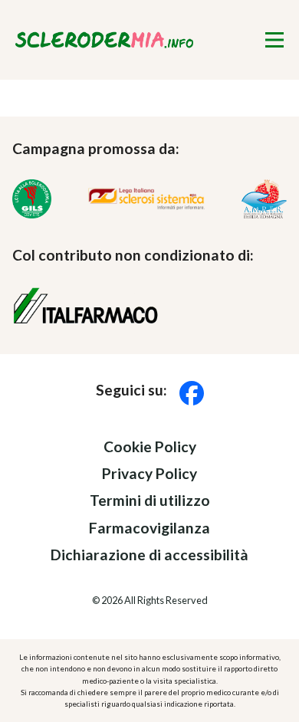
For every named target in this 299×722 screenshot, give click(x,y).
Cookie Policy (150, 446)
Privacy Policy (149, 473)
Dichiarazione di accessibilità (149, 554)
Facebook (191, 394)
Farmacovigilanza (149, 528)
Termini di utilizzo (150, 501)
